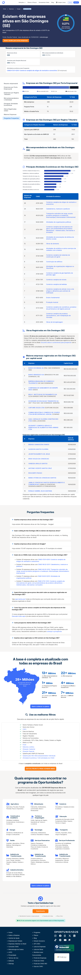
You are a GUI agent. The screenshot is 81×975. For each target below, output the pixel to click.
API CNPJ (37, 944)
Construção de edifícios (54, 261)
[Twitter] (71, 937)
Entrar (70, 2)
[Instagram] (56, 937)
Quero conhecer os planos (40, 706)
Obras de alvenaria (52, 243)
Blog (52, 2)
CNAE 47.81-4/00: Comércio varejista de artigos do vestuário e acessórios (32, 70)
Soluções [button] (21, 2)
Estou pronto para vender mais (40, 769)
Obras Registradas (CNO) (10, 110)
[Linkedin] (75, 937)
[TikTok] (56, 941)
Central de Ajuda (13, 938)
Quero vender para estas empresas (16, 40)
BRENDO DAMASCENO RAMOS (38, 444)
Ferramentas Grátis (44, 2)
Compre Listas (62, 2)
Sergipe (19, 9)
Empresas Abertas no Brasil (17, 944)
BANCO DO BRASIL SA (36, 368)
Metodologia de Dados (16, 949)
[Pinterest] (61, 941)
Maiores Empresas (10, 114)
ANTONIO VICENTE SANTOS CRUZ (40, 468)
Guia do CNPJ (38, 966)
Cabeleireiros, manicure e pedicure (58, 209)
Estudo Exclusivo (39, 941)
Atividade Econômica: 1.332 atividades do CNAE (38, 758)
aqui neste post (20, 599)
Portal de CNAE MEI (40, 963)
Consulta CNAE (13, 946)
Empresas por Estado (15, 941)
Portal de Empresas (40, 958)
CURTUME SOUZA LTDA (36, 407)
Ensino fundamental (52, 297)
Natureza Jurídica (28, 747)
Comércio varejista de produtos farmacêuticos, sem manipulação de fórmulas (58, 315)
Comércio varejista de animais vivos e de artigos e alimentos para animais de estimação (60, 291)
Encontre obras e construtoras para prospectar (56, 342)
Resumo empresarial (11, 83)
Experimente (40, 911)
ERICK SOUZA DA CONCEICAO (38, 459)
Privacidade (12, 955)
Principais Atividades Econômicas (11, 104)
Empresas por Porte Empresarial (10, 88)
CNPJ (24, 729)
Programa (37, 932)
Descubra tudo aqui (18, 616)
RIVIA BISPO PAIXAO (35, 473)
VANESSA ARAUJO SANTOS (37, 463)
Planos (36, 935)
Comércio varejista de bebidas (56, 284)
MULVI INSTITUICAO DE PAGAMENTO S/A (42, 394)
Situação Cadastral (29, 749)
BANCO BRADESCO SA (36, 374)
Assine (76, 2)
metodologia (44, 37)
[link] (40, 832)
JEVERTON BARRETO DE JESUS (39, 454)
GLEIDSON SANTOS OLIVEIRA (38, 449)
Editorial (11, 961)
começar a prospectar (54, 631)
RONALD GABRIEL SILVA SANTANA (40, 491)
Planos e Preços (32, 2)
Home (4, 9)
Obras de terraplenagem (54, 322)
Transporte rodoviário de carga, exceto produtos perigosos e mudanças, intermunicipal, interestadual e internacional (60, 215)
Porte (24, 745)
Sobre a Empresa (13, 935)
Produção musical (52, 302)
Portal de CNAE (39, 961)
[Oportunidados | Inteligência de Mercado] (3, 2)
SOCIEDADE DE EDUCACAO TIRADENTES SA (43, 401)
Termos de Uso (13, 958)
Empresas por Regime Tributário (11, 93)
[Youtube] (66, 941)
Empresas (11, 9)
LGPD (10, 952)
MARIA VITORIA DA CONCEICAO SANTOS (42, 478)
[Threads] (66, 937)
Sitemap (11, 963)
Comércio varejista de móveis (56, 279)
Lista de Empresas (40, 946)
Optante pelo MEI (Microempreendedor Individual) (39, 756)
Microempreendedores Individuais (11, 99)
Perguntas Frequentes (11, 118)
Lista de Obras (38, 949)
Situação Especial (28, 751)
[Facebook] (61, 937)
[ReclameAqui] (70, 941)
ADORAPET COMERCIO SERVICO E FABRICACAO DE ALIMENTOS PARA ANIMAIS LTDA (43, 427)
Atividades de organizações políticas (58, 222)
